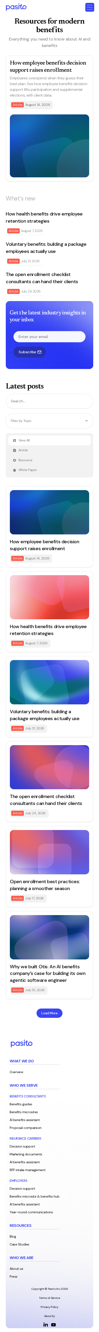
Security (49, 1316)
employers (18, 1180)
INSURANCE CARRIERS (25, 1138)
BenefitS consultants (28, 1096)
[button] (89, 7)
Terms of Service (49, 1298)
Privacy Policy (49, 1307)
